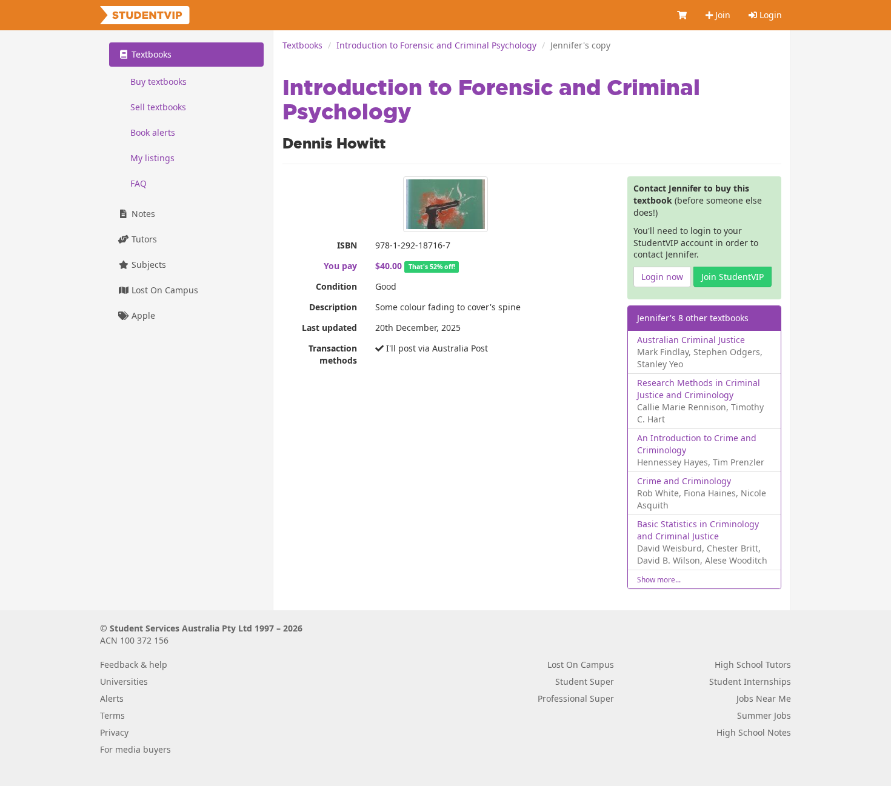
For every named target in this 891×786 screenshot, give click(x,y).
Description (333, 307)
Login (769, 15)
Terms (112, 715)
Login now (662, 276)
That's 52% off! (432, 266)
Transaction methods (333, 354)
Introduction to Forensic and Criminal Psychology (436, 45)
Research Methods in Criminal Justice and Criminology (698, 389)
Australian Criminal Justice (691, 339)
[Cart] (682, 15)
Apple (142, 315)
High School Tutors (753, 664)
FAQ (138, 183)
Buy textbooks (158, 81)
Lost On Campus (163, 290)
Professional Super (576, 698)
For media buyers (135, 749)
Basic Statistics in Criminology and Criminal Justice (698, 530)
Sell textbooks (158, 107)
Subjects (147, 264)
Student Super (584, 681)
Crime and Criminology (684, 481)
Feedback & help (133, 664)
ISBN (347, 245)
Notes (142, 213)
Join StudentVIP (732, 276)
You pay (340, 265)
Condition (336, 286)
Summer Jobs (764, 715)
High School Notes (753, 732)
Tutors (143, 239)
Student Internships (750, 681)
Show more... (659, 579)
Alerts (112, 698)
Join (721, 15)
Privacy (114, 732)
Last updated (329, 327)
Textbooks (302, 45)
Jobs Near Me (763, 698)
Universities (124, 681)
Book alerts (152, 132)
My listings (152, 158)
